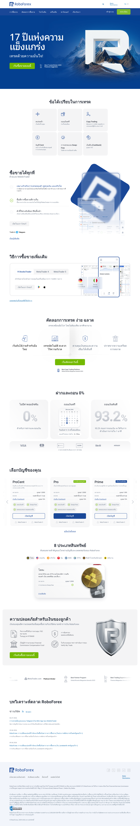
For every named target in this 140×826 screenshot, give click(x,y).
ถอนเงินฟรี (19, 504)
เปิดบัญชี (29, 516)
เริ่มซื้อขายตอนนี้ (22, 65)
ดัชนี (69, 558)
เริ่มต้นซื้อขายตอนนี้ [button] (24, 655)
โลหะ (32, 558)
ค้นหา (71, 4)
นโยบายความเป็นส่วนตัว (17, 777)
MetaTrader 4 (42, 271)
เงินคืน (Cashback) (18, 499)
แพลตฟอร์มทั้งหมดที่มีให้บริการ (21, 301)
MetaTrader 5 (60, 271)
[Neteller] (117, 445)
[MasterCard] (42, 445)
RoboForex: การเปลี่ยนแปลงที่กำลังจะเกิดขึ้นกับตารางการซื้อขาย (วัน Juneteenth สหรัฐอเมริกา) (44, 746)
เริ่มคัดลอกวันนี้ (70, 362)
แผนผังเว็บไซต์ (55, 777)
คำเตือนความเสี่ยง (33, 777)
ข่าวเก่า (28, 712)
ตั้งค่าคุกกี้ (45, 777)
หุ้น (62, 558)
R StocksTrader (24, 271)
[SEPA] (79, 445)
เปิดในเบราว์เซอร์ (19, 224)
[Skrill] (98, 445)
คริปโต (52, 558)
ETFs (79, 558)
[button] (20, 4)
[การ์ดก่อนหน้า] (7, 502)
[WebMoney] (60, 445)
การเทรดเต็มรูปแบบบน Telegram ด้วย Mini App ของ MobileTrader (33, 721)
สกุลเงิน (42, 558)
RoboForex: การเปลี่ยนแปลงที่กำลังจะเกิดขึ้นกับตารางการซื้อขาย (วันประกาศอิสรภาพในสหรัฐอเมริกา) (46, 733)
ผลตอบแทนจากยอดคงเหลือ (24, 508)
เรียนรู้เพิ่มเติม (14, 238)
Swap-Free (32, 504)
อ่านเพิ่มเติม (42, 593)
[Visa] (23, 445)
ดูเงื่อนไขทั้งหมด (70, 531)
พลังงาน (110, 558)
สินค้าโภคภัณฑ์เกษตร (94, 558)
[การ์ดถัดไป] (132, 502)
